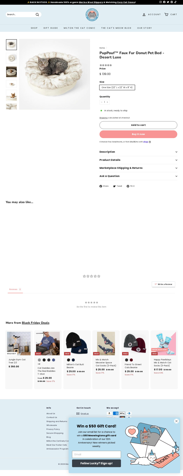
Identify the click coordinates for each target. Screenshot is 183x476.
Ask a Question (110, 176)
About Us (50, 413)
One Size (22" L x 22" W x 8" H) (117, 87)
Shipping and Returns (56, 421)
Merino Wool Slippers (91, 2)
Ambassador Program (57, 448)
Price (103, 68)
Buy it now (138, 134)
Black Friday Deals (35, 323)
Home (102, 48)
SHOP (34, 28)
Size (102, 81)
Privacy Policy (53, 429)
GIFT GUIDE (50, 28)
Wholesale (51, 425)
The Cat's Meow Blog (116, 28)
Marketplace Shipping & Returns (121, 168)
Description (107, 152)
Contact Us (51, 417)
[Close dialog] (176, 421)
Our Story (144, 28)
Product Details (110, 160)
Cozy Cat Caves (126, 2)
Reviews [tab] (13, 289)
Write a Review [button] (165, 284)
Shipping (104, 118)
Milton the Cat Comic (80, 28)
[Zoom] (54, 74)
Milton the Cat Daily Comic (59, 441)
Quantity (105, 96)
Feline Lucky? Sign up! (96, 463)
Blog (48, 437)
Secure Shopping (54, 433)
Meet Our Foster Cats (56, 445)
